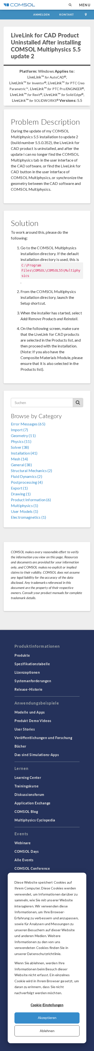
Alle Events (24, 859)
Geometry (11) (23, 435)
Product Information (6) (31, 499)
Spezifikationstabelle (32, 663)
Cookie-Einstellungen (47, 1004)
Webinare (22, 842)
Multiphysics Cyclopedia (34, 820)
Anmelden (41, 14)
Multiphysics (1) (24, 505)
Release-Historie (28, 689)
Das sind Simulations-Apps (36, 754)
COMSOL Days (26, 851)
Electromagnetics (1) (28, 517)
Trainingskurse (26, 786)
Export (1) (19, 488)
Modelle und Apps (29, 712)
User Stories (24, 729)
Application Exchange (32, 803)
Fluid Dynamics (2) (26, 476)
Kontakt (66, 14)
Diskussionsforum (29, 794)
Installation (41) (24, 453)
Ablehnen (47, 1031)
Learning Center (27, 777)
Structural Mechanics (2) (31, 470)
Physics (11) (21, 441)
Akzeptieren (47, 1018)
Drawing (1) (21, 493)
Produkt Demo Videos (32, 720)
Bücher (20, 746)
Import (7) (19, 429)
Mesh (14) (19, 459)
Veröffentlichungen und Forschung (43, 737)
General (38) (21, 464)
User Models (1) (24, 511)
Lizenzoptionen (27, 672)
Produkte (22, 655)
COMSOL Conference (32, 868)
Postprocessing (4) (27, 482)
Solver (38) (20, 447)
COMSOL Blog (26, 811)
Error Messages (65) (28, 424)
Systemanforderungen (32, 680)
